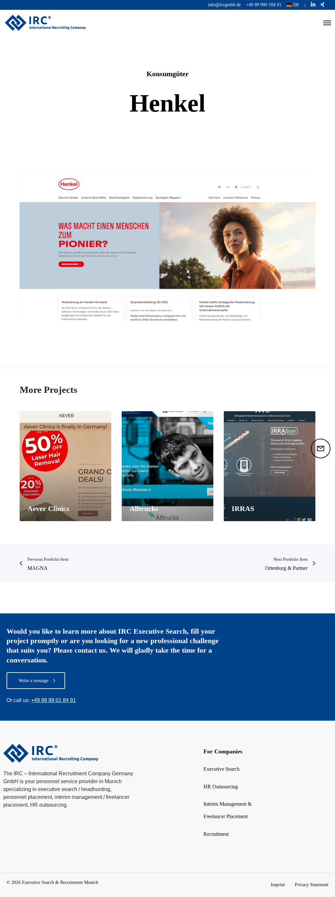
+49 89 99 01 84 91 (53, 700)
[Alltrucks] (167, 466)
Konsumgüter (168, 74)
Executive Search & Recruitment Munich (60, 882)
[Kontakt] (320, 448)
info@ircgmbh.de (224, 4)
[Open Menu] (327, 23)
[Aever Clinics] (65, 466)
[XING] (323, 4)
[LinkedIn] (313, 4)
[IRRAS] (269, 466)
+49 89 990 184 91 (263, 4)
